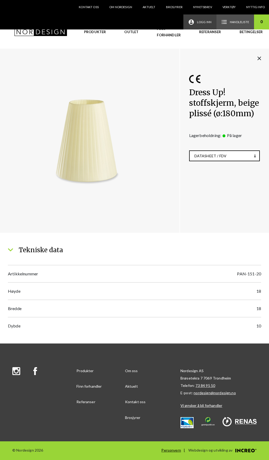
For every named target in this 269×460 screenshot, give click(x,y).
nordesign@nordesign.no (215, 393)
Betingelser (251, 32)
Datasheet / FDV (210, 156)
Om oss (131, 370)
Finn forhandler (169, 32)
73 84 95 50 (205, 385)
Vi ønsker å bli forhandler (201, 405)
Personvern (171, 450)
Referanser (210, 32)
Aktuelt (149, 7)
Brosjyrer (174, 7)
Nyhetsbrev (202, 7)
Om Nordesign (120, 7)
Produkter (95, 32)
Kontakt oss (89, 7)
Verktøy (229, 7)
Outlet (131, 32)
